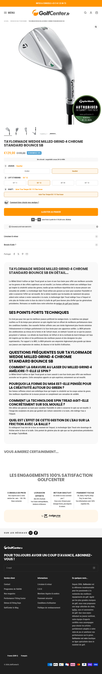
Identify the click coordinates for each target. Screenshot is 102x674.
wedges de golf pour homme (67, 303)
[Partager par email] (27, 254)
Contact (7, 584)
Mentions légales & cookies (48, 593)
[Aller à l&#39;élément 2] (17, 131)
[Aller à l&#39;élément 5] (44, 134)
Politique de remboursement (49, 607)
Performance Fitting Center (15, 598)
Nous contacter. (16, 501)
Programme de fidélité (13, 589)
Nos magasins (9, 593)
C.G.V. (40, 589)
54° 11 (15, 183)
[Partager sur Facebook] (14, 254)
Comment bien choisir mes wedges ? (24, 202)
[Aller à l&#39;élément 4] (35, 131)
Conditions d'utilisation (47, 603)
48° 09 (63, 183)
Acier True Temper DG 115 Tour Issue (51, 194)
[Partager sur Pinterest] (23, 254)
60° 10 (87, 183)
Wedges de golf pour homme (18, 21)
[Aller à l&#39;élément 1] (8, 131)
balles (74, 610)
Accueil (6, 21)
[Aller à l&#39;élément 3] (26, 131)
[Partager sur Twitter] (18, 254)
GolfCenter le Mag (11, 607)
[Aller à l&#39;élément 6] (53, 134)
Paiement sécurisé (45, 598)
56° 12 (39, 183)
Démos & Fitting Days (12, 603)
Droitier (27, 171)
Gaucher (75, 171)
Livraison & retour (45, 584)
